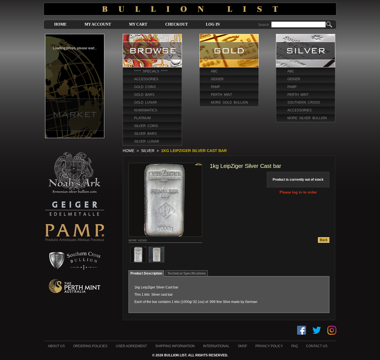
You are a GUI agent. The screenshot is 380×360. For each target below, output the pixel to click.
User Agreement (131, 346)
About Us (56, 346)
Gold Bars (144, 95)
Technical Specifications (186, 273)
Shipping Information (175, 346)
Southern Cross (303, 102)
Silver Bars (145, 134)
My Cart (138, 24)
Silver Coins (146, 126)
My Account (98, 24)
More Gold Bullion (229, 102)
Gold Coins (145, 87)
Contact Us (316, 346)
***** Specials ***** (151, 71)
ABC (214, 71)
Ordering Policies (90, 346)
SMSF (242, 346)
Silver (147, 150)
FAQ (294, 346)
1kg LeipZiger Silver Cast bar (194, 150)
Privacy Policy (269, 346)
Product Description (146, 273)
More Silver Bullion (307, 118)
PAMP (215, 87)
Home (60, 24)
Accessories (146, 79)
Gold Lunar (145, 102)
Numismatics (145, 110)
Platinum (142, 118)
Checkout (176, 24)
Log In (213, 24)
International (216, 346)
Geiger (217, 79)
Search (263, 25)
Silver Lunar (146, 141)
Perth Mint (221, 95)
